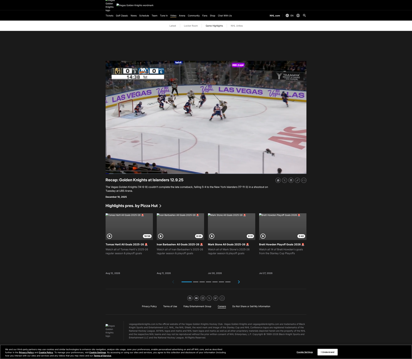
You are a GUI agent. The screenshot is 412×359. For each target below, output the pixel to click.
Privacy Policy (26, 352)
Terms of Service (102, 355)
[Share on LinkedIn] (291, 180)
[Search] (304, 15)
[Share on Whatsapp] (278, 180)
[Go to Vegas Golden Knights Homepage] (135, 5)
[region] (206, 352)
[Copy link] (297, 180)
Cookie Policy (46, 352)
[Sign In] (298, 15)
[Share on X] (284, 180)
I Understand (327, 352)
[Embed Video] (303, 180)
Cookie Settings (97, 352)
